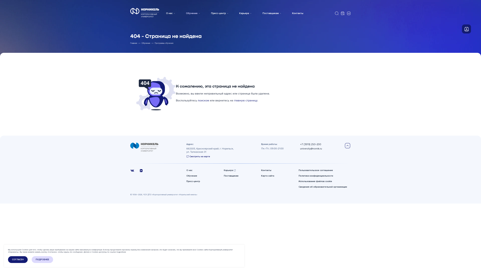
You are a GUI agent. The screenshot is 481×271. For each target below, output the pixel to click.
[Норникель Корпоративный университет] (144, 12)
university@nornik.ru (311, 148)
